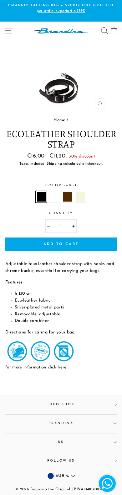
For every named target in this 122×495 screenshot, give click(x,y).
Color (61, 185)
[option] (61, 76)
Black (41, 196)
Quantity (61, 213)
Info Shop (61, 404)
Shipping (54, 164)
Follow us (61, 460)
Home (59, 120)
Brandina (61, 423)
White (54, 196)
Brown (67, 196)
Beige (80, 196)
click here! (58, 367)
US (61, 442)
